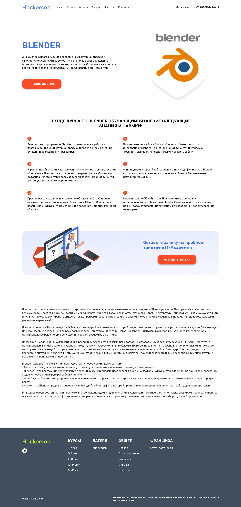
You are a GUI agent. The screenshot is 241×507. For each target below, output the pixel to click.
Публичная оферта (209, 497)
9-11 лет (73, 459)
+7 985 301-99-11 (207, 7)
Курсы (58, 7)
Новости (109, 7)
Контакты (123, 7)
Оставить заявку (177, 259)
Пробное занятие (42, 83)
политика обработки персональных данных (171, 497)
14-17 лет (74, 470)
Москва (181, 7)
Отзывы (70, 7)
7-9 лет (72, 453)
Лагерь (96, 7)
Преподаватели (129, 453)
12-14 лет (74, 464)
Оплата (83, 7)
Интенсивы (99, 448)
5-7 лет (72, 448)
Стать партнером (161, 448)
